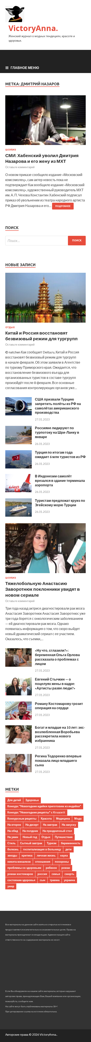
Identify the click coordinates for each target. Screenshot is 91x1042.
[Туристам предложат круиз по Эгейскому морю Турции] (18, 515)
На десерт (32, 824)
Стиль (11, 843)
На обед (12, 830)
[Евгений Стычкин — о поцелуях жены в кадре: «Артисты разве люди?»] (18, 694)
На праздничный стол (57, 830)
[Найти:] (45, 240)
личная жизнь (46, 855)
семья (56, 874)
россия (42, 874)
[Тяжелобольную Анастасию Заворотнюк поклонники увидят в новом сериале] (45, 574)
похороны (62, 861)
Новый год (30, 837)
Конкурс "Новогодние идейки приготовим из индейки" (44, 806)
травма (54, 880)
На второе (14, 824)
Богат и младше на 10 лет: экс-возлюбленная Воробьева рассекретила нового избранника (60, 733)
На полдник (30, 830)
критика (27, 855)
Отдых (10, 327)
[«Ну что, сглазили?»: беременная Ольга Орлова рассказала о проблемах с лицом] (18, 665)
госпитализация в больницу (42, 849)
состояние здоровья (21, 880)
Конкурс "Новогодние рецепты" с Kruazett (36, 812)
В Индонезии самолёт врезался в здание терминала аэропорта (60, 480)
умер (10, 886)
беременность (70, 843)
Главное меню (25, 68)
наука (64, 855)
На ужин (12, 837)
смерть (69, 874)
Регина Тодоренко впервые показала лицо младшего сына (58, 760)
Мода (77, 818)
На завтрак (50, 824)
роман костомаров (20, 874)
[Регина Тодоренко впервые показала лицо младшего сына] (18, 771)
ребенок (51, 867)
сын (42, 880)
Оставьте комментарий (19, 167)
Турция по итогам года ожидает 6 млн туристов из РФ (60, 454)
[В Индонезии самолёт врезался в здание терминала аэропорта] (18, 491)
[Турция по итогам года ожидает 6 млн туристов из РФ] (18, 467)
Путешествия (64, 837)
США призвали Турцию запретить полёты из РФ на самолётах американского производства (58, 405)
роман (65, 867)
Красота (46, 818)
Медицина (63, 818)
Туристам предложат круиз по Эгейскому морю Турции (60, 502)
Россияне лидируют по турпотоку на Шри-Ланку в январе (57, 432)
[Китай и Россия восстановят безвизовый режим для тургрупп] (45, 323)
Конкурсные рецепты (21, 818)
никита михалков (19, 861)
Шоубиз (10, 149)
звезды (12, 855)
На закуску (69, 824)
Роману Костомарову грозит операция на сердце (59, 706)
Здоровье (32, 800)
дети (68, 849)
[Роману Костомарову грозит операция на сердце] (18, 718)
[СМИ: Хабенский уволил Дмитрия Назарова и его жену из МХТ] (45, 122)
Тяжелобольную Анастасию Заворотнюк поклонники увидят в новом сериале (42, 589)
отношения (42, 861)
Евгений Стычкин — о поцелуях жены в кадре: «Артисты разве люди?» (55, 683)
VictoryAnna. (33, 28)
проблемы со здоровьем (24, 867)
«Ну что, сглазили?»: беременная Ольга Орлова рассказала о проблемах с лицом (57, 656)
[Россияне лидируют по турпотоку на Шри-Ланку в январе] (18, 443)
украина (69, 880)
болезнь (13, 849)
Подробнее (62, 206)
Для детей (14, 800)
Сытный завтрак (31, 843)
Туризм (52, 843)
